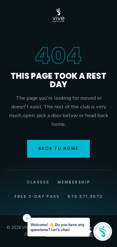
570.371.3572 (85, 196)
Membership (73, 182)
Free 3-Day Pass (37, 196)
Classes (38, 182)
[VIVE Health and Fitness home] (59, 15)
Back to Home (58, 148)
